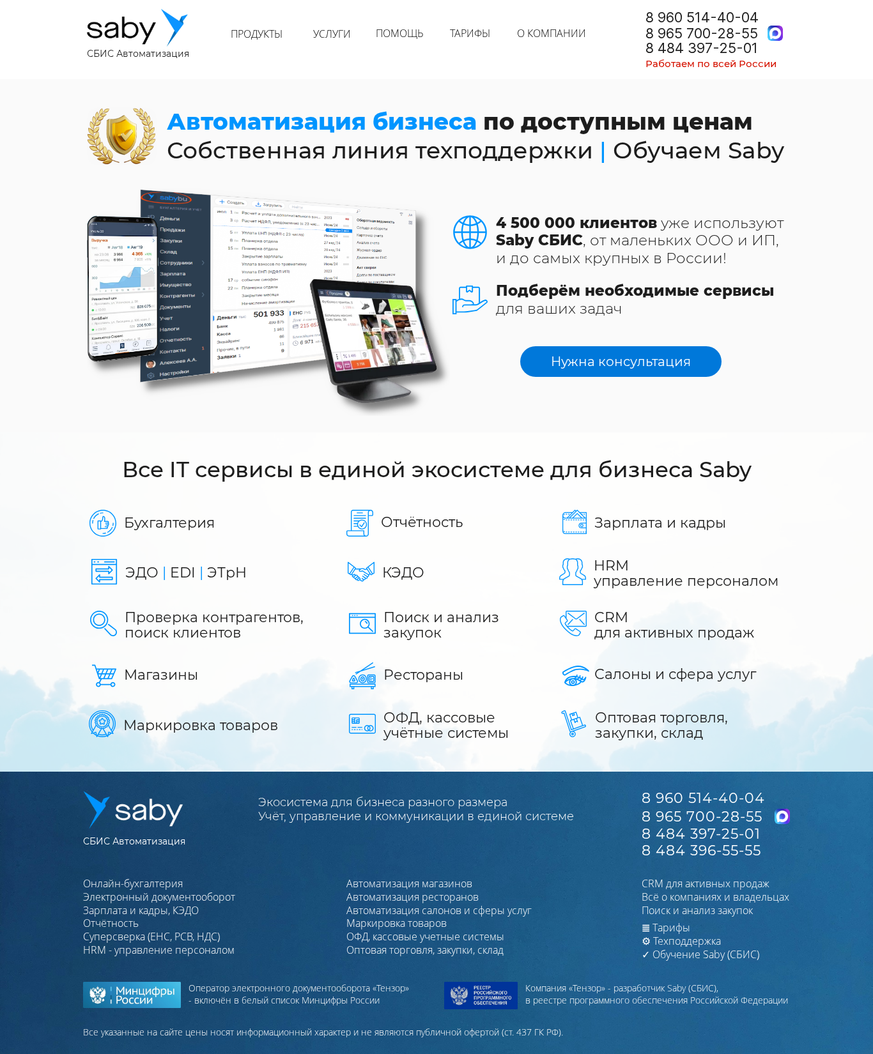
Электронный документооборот (159, 897)
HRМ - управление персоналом (159, 950)
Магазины (161, 675)
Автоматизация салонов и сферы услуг (439, 910)
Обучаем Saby (698, 150)
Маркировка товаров (200, 725)
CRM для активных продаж (705, 883)
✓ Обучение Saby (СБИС (699, 954)
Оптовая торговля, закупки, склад (425, 950)
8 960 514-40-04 (702, 17)
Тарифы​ (666, 927)
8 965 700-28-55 (701, 33)
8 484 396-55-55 (701, 850)
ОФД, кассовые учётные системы (446, 725)
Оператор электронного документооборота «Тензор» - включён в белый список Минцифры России (299, 994)
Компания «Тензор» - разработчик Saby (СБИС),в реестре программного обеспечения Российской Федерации (656, 994)
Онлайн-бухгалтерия (133, 883)
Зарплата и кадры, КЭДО (141, 910)
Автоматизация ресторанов (412, 897)
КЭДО (403, 572)
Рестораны (423, 675)
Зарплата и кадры (660, 522)
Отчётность (422, 522)
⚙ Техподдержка (681, 941)
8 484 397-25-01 (701, 48)
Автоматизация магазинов (409, 883)
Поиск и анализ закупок (441, 625)
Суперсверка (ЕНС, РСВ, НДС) (151, 936)
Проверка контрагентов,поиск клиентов (214, 625)
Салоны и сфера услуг (675, 674)
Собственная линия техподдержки (380, 150)
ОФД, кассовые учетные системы (425, 936)
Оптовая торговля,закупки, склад (661, 725)
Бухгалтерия (169, 522)
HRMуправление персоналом (686, 573)
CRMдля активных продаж (674, 625)
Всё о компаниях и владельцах (715, 897)
